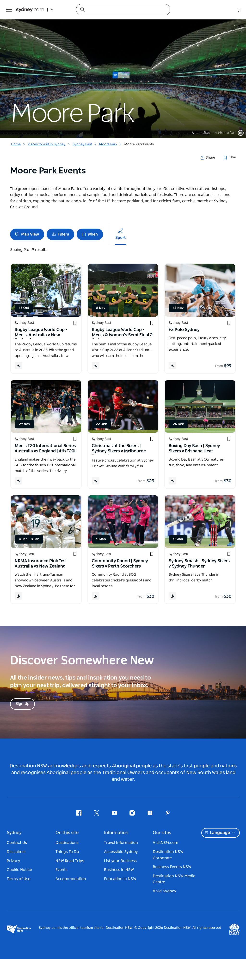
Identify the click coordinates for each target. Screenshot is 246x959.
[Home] (30, 9)
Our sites (162, 833)
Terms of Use (18, 879)
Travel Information (121, 843)
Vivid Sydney (164, 891)
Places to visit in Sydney (47, 144)
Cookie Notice (19, 870)
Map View (30, 234)
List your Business (120, 861)
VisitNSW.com (165, 843)
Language (220, 833)
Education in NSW (120, 879)
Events (61, 870)
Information (116, 833)
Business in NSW (119, 870)
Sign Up (22, 704)
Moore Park (108, 144)
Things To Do (67, 852)
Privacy (13, 861)
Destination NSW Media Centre (174, 879)
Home (16, 144)
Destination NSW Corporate (168, 855)
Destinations (67, 843)
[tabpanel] (123, 69)
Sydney (14, 833)
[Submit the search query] (82, 9)
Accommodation (70, 879)
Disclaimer (16, 852)
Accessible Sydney (121, 852)
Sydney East (82, 144)
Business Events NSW (172, 867)
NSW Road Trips (69, 861)
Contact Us (17, 843)
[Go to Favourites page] (238, 9)
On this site (67, 833)
